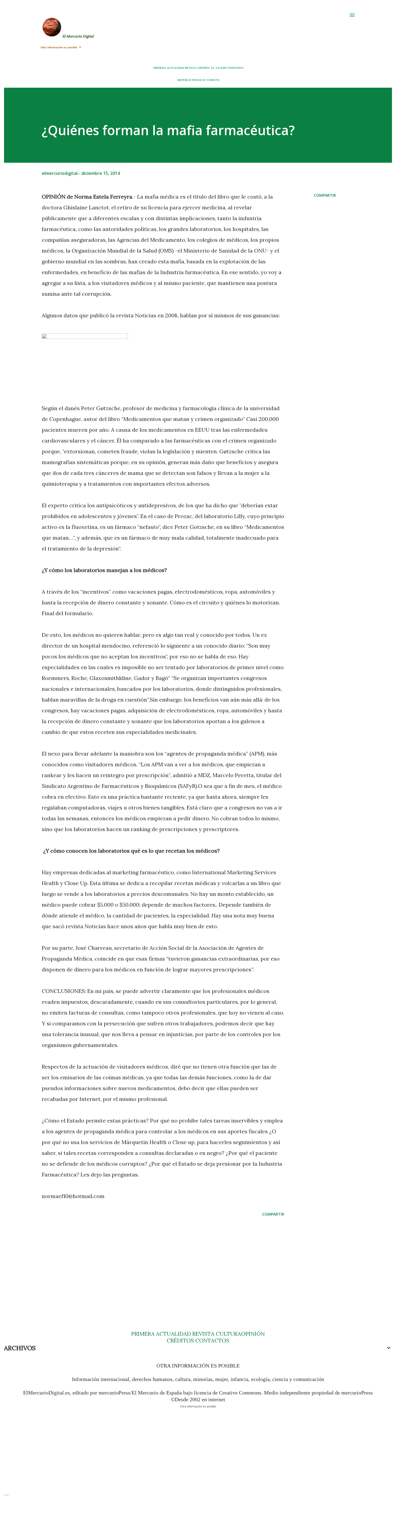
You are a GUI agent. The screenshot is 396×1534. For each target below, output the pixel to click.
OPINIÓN (204, 68)
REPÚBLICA (185, 80)
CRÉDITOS (180, 1340)
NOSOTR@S (236, 68)
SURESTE (213, 80)
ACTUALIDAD (175, 68)
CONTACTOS (211, 1340)
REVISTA (191, 68)
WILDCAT (199, 80)
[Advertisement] (154, 1263)
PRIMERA (159, 68)
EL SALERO (219, 68)
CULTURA (228, 1333)
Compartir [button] (325, 195)
